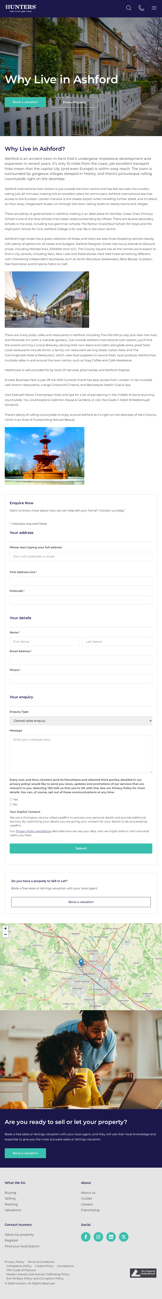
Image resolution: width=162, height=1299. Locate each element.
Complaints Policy (19, 1266)
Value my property (19, 1234)
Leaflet (158, 1009)
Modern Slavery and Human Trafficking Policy (38, 1274)
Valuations (13, 1210)
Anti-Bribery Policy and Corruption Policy (35, 1278)
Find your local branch (22, 1246)
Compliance (65, 1266)
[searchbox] (81, 556)
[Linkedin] (111, 1237)
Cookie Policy (44, 1266)
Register (11, 1240)
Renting (11, 1204)
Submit (81, 848)
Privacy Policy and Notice (33, 831)
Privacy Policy (14, 1262)
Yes (15, 799)
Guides (86, 1198)
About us (88, 1193)
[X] (123, 1237)
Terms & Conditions (41, 1262)
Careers (87, 1204)
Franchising (90, 1210)
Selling (10, 1198)
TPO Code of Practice (21, 1270)
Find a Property (74, 102)
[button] (81, 963)
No (15, 804)
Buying (10, 1193)
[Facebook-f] (85, 1237)
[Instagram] (98, 1237)
